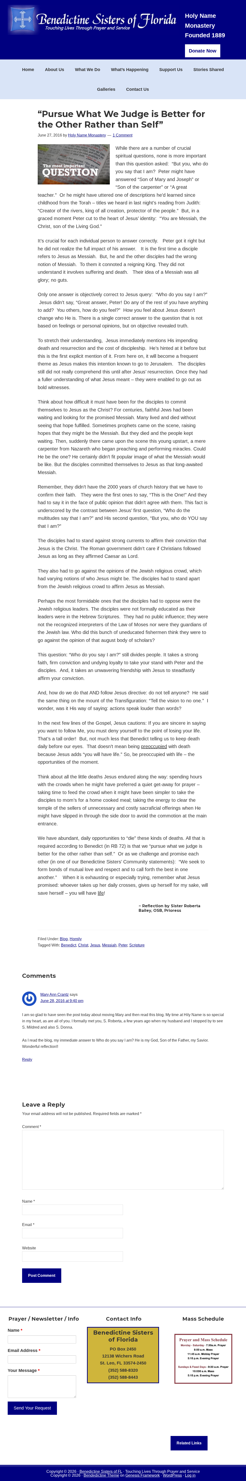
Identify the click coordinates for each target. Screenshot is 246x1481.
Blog (64, 939)
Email (28, 1225)
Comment (31, 1127)
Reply (27, 1059)
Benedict (68, 945)
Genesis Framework (142, 1475)
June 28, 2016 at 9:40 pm (61, 1001)
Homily (76, 939)
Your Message (24, 1370)
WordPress (172, 1475)
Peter (122, 945)
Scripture (137, 945)
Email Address (24, 1350)
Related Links (189, 1443)
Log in (190, 1475)
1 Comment (122, 135)
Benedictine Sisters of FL (101, 1471)
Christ (83, 945)
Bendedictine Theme (101, 1475)
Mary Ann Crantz (54, 994)
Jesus (95, 945)
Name (28, 1201)
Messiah (109, 945)
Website (29, 1248)
